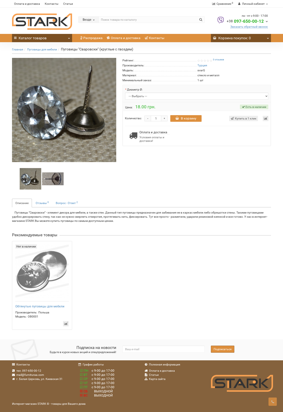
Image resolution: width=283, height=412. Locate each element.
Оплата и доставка (27, 3)
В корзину (188, 118)
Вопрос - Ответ (67, 203)
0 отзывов (218, 59)
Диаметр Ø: (135, 89)
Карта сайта (157, 379)
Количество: (133, 118)
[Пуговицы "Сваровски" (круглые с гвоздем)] (64, 110)
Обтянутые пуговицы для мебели (39, 306)
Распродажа (93, 38)
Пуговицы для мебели (42, 49)
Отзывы (42, 203)
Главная (17, 49)
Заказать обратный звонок (249, 26)
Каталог (33, 38)
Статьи (68, 3)
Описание (22, 203)
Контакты (51, 3)
